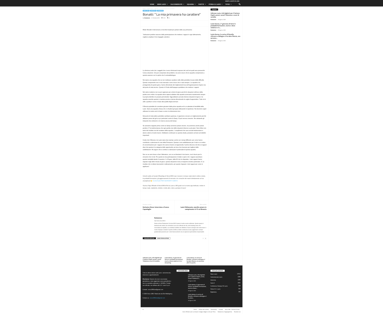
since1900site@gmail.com (155, 289)
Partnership (214, 309)
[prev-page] (203, 238)
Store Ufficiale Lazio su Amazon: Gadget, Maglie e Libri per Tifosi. (199, 312)
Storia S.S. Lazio (215, 289)
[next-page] (206, 238)
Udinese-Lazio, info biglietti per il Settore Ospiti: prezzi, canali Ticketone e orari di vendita (152, 259)
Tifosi (227, 4)
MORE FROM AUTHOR (163, 238)
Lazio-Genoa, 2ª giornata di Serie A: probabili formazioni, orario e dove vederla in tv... (223, 26)
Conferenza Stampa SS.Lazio (219, 286)
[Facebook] (145, 23)
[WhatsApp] (158, 23)
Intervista (153, 10)
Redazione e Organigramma (225, 312)
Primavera (160, 10)
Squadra (190, 4)
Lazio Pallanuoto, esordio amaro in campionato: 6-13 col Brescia (193, 208)
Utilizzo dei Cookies (204, 309)
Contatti (221, 309)
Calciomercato (176, 4)
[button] (239, 4)
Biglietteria (213, 292)
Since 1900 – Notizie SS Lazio (232, 309)
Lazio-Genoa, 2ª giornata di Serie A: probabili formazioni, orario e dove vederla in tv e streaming (174, 260)
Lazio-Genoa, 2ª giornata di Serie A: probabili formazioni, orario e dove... (197, 286)
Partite (201, 4)
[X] (149, 23)
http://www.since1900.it (159, 220)
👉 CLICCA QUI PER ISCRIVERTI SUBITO (164, 181)
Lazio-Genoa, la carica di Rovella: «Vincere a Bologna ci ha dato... (197, 296)
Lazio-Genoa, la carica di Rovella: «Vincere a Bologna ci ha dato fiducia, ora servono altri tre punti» (196, 260)
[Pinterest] (154, 23)
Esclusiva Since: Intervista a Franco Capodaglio (156, 208)
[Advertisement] (175, 54)
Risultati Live (237, 312)
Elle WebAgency (167, 293)
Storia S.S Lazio (215, 4)
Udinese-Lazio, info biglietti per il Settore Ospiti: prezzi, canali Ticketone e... (196, 276)
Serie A (212, 283)
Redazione (147, 18)
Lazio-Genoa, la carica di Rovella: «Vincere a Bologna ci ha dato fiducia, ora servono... (225, 36)
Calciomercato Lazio (216, 277)
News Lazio (161, 4)
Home (152, 4)
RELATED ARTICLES (149, 238)
